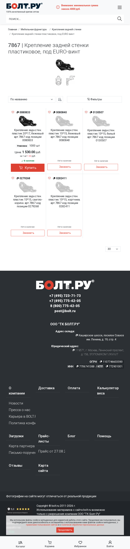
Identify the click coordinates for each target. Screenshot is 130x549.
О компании (17, 390)
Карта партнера (22, 446)
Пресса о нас (19, 410)
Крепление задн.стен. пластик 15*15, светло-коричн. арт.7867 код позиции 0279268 (27, 201)
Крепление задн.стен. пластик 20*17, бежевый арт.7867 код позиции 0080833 (28, 135)
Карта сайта (43, 468)
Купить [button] (30, 168)
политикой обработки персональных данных (82, 525)
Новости (16, 403)
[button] (119, 7)
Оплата (74, 388)
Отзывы (15, 465)
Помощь (104, 436)
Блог (71, 436)
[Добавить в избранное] (13, 112)
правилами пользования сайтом (42, 525)
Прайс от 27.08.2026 (51, 451)
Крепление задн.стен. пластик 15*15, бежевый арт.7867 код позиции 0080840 (64, 135)
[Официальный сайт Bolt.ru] (24, 5)
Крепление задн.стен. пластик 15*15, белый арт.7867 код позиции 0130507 (101, 135)
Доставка (46, 388)
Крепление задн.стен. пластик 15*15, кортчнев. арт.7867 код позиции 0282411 (64, 201)
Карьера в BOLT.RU (22, 416)
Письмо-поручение (22, 453)
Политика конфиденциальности (22, 423)
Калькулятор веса (108, 390)
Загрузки (16, 436)
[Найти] (119, 19)
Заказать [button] (65, 166)
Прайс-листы (44, 438)
